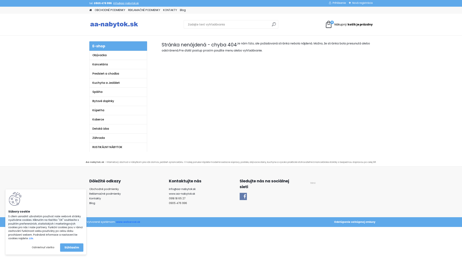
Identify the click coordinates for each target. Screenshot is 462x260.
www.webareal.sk (128, 222)
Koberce (98, 119)
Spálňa (97, 92)
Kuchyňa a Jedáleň (106, 83)
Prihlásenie (339, 3)
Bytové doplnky (103, 101)
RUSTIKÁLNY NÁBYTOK (107, 147)
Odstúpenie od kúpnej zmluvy (354, 222)
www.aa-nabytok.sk (182, 194)
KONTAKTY (170, 10)
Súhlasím (71, 247)
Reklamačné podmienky (105, 194)
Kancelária (100, 64)
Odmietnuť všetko (43, 247)
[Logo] (114, 25)
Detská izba (100, 129)
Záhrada (98, 138)
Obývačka (99, 55)
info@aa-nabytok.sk (126, 3)
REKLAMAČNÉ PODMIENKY (144, 10)
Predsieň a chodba (105, 73)
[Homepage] (90, 10)
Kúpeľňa (98, 110)
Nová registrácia (362, 3)
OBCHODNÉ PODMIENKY (110, 10)
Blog (183, 10)
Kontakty (95, 198)
